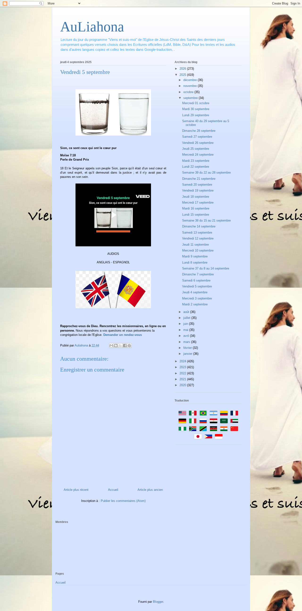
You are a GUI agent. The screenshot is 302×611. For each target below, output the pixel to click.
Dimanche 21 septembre (198, 178)
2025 (183, 75)
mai (186, 330)
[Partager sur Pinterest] (129, 345)
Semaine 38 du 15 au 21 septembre (206, 220)
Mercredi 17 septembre (198, 202)
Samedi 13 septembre (197, 232)
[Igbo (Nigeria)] (182, 428)
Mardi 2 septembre (195, 304)
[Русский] (203, 420)
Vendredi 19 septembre (198, 190)
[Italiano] (193, 420)
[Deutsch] (182, 420)
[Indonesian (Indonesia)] (219, 436)
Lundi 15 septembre (195, 214)
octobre (188, 92)
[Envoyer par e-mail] (111, 345)
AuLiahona (92, 26)
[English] (182, 413)
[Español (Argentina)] (214, 413)
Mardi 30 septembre (195, 109)
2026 (183, 68)
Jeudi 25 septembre (195, 148)
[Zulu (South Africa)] (193, 428)
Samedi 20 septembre (197, 184)
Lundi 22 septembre (195, 166)
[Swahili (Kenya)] (214, 428)
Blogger (158, 601)
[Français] (234, 413)
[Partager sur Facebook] (124, 345)
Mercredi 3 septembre (197, 298)
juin (186, 323)
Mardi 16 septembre (195, 208)
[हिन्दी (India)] (224, 428)
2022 (183, 373)
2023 (183, 367)
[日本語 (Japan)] (198, 436)
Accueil (113, 489)
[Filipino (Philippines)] (208, 436)
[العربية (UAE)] (234, 420)
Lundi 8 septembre (194, 262)
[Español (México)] (193, 413)
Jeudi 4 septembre (194, 292)
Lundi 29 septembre (195, 115)
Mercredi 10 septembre (198, 250)
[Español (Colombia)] (224, 413)
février (188, 348)
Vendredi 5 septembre (197, 286)
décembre (190, 80)
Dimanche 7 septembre (198, 274)
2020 (183, 385)
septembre (191, 98)
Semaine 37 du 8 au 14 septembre (205, 268)
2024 (183, 361)
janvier (188, 353)
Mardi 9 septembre (195, 256)
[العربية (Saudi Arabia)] (224, 420)
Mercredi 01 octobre (195, 103)
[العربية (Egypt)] (214, 420)
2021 (183, 379)
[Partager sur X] (120, 345)
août (186, 312)
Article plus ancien (150, 489)
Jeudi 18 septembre (195, 196)
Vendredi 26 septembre (198, 143)
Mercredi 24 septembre (198, 154)
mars (187, 342)
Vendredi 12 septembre (198, 238)
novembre (190, 86)
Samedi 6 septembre (196, 280)
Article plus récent (76, 489)
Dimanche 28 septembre (198, 130)
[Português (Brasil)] (203, 413)
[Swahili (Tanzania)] (203, 428)
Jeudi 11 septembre (195, 244)
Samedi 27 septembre (197, 136)
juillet (187, 318)
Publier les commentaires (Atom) (123, 501)
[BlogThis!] (115, 345)
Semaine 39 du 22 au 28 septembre (206, 172)
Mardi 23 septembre (195, 160)
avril (186, 336)
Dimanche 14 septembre (198, 226)
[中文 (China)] (234, 428)
